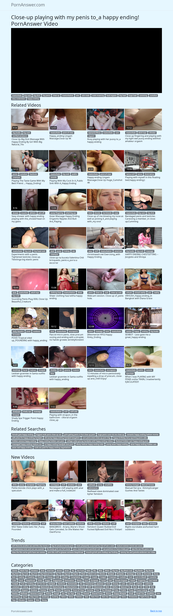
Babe (88, 570)
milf (96, 251)
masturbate (17, 95)
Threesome (133, 597)
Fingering (142, 580)
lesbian (33, 370)
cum (117, 133)
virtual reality (140, 292)
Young (44, 600)
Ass (73, 570)
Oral (152, 587)
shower (16, 213)
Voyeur (30, 600)
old (60, 370)
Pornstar (90, 590)
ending (145, 331)
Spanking (16, 597)
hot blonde (107, 213)
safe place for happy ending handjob (27, 438)
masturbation (67, 95)
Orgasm (24, 590)
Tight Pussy (145, 597)
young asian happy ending (117, 444)
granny (67, 370)
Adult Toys (24, 570)
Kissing (116, 584)
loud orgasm (112, 95)
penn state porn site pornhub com (86, 549)
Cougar (86, 577)
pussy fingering (57, 213)
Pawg (51, 590)
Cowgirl (103, 577)
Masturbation (71, 587)
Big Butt (15, 574)
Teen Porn (95, 597)
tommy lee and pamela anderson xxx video (137, 552)
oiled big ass (71, 213)
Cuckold (122, 577)
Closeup (49, 577)
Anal (42, 570)
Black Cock (92, 574)
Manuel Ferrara (148, 485)
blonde (97, 213)
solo (77, 95)
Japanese (100, 584)
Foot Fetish (152, 580)
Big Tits (59, 574)
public (74, 174)
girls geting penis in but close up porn (79, 434)
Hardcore (61, 584)
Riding (48, 593)
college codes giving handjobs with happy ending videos (90, 441)
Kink (108, 584)
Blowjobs (120, 574)
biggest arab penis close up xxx (48, 434)
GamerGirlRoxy (94, 133)
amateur (71, 485)
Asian (66, 570)
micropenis (73, 331)
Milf (89, 587)
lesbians (106, 523)
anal (52, 251)
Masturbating (57, 587)
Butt (14, 577)
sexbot (129, 331)
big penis (46, 95)
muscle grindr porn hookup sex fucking (102, 552)
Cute (14, 580)
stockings (16, 370)
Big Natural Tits (46, 574)
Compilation (76, 577)
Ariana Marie (56, 523)
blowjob (42, 370)
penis (90, 292)
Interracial (89, 584)
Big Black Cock (126, 570)
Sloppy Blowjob (120, 593)
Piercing (66, 590)
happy (136, 331)
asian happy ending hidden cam (143, 444)
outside (54, 177)
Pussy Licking (141, 590)
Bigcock (67, 574)
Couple (94, 577)
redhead (91, 485)
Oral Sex (15, 590)
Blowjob (111, 574)
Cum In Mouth (141, 577)
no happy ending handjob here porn (59, 444)
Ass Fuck (80, 570)
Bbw (100, 570)
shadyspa (16, 411)
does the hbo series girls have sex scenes (28, 552)
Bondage (130, 574)
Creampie (113, 577)
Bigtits (76, 574)
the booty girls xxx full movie (58, 549)
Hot (81, 584)
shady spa (27, 411)
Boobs (139, 574)
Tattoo (70, 597)
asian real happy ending (22, 447)
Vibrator (21, 600)
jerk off (41, 213)
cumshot (153, 95)
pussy (59, 251)
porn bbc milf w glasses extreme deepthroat (65, 552)
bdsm (90, 331)
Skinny (108, 593)
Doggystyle (57, 580)
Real (152, 590)
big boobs (17, 133)
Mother (115, 587)
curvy (100, 485)
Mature (82, 587)
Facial (103, 580)
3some (14, 570)
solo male (85, 95)
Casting (21, 577)
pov (149, 292)
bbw (52, 373)
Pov (97, 590)
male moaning (98, 95)
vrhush (129, 292)
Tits (153, 597)
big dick (37, 95)
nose (116, 213)
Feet (110, 580)
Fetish (132, 580)
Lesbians (148, 584)
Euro (86, 580)
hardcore (33, 174)
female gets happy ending (23, 434)
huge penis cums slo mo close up (111, 434)
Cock (57, 577)
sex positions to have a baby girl (116, 549)
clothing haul (56, 292)
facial (25, 370)
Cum (130, 577)
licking (67, 251)
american (118, 251)
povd (28, 331)
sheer (80, 292)
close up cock (116, 292)
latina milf (130, 174)
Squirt (24, 597)
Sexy (79, 593)
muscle (24, 213)
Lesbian (139, 584)
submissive (93, 488)
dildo (15, 485)
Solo (158, 593)
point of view (68, 133)
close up (56, 95)
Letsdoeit (16, 587)
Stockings (45, 597)
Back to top (156, 610)
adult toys (142, 133)
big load (122, 95)
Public (123, 590)
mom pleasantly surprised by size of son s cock (95, 546)
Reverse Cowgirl (36, 593)
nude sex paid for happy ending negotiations (52, 447)
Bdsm (107, 570)
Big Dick (34, 574)
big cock (27, 95)
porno (15, 174)
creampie (16, 177)
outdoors (36, 331)
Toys (14, 600)
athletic (33, 213)
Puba (116, 590)
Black (83, 574)
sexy (90, 251)
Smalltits (150, 593)
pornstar (35, 523)
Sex (63, 593)
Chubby (40, 577)
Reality (15, 593)
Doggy (47, 580)
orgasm (91, 136)
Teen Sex (105, 597)
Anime (59, 570)
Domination (69, 580)
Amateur (34, 570)
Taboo (63, 597)
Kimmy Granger (132, 485)
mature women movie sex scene (129, 546)
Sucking (55, 597)
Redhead (24, 593)
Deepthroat (30, 580)
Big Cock (24, 574)
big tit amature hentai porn (62, 546)
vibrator (152, 133)
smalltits (108, 485)
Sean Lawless (68, 523)
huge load (133, 95)
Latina (130, 584)
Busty (156, 574)
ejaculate (130, 373)
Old (146, 587)
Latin (123, 584)
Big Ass (115, 570)
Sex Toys (70, 593)
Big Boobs (139, 570)
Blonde (102, 574)
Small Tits (140, 593)
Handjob (51, 584)
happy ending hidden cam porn (51, 441)
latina (139, 174)
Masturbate (45, 587)
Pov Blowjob (107, 590)
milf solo (73, 411)
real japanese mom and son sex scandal (28, 549)
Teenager (115, 597)
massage (149, 251)
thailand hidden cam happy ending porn (132, 441)
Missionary (98, 587)
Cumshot (153, 577)
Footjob (15, 584)
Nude (135, 587)
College (65, 577)
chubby (54, 370)
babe (145, 523)
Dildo (40, 580)
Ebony (79, 580)
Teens (123, 597)
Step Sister (34, 597)
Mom (107, 587)
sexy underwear (18, 99)
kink (90, 213)
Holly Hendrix (18, 331)
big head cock (39, 251)
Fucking (30, 584)
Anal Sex (50, 570)
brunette (16, 335)
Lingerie (34, 587)
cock (106, 292)
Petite (58, 590)
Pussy (131, 590)
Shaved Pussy (97, 593)
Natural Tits (125, 587)
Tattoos (79, 597)
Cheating (31, 577)
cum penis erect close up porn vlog (96, 438)
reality (156, 292)
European (94, 580)
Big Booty (149, 570)
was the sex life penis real (142, 549)
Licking (25, 587)
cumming (143, 95)
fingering (41, 485)
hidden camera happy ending (24, 441)
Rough (56, 593)
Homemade (72, 584)
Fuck (23, 584)
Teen (86, 597)
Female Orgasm (121, 580)
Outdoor (34, 590)
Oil (141, 587)
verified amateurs (20, 136)
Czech (21, 580)
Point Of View (78, 590)
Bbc (94, 570)
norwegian (55, 485)
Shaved (86, 593)
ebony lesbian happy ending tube (90, 444)
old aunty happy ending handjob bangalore (62, 438)
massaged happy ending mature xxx (27, 444)
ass (73, 251)
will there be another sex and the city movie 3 (30, 546)
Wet (37, 600)
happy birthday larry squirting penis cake (130, 438)
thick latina (149, 174)
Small (131, 593)
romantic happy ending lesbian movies (142, 434)
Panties (43, 590)
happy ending (33, 99)
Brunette (147, 574)
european (31, 485)
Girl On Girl (41, 584)
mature (76, 370)
